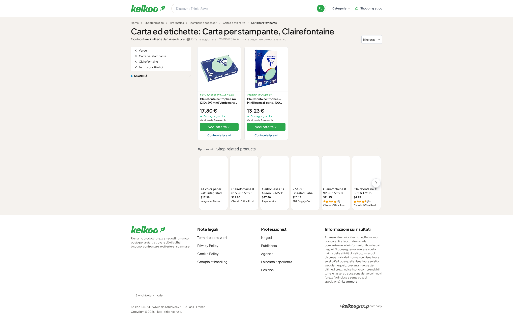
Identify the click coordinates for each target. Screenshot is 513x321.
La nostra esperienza (276, 262)
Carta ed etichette (234, 22)
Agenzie (267, 254)
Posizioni (267, 270)
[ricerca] (321, 8)
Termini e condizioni (212, 237)
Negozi (266, 237)
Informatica (177, 22)
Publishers (269, 245)
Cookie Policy (208, 254)
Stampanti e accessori (203, 22)
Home (135, 22)
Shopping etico (154, 22)
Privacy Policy (207, 245)
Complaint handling (212, 262)
